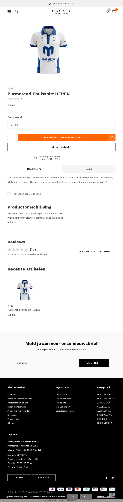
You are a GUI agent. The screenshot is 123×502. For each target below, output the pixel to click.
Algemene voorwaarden (19, 411)
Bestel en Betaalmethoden (20, 398)
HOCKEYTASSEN (104, 423)
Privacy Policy (14, 419)
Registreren (61, 394)
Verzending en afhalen (18, 403)
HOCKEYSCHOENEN (106, 398)
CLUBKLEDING (103, 407)
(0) (21, 99)
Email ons (44, 477)
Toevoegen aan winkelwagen (63, 137)
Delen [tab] (89, 168)
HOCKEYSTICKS (104, 394)
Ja (73, 497)
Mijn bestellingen (63, 398)
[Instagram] (113, 478)
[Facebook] (106, 478)
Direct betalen (61, 146)
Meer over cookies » (106, 497)
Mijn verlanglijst (63, 407)
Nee (86, 497)
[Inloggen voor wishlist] (112, 137)
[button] (10, 11)
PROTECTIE (102, 419)
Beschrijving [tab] (34, 168)
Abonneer (93, 362)
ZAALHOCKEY (103, 403)
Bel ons (19, 477)
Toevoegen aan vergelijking (26, 193)
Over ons (12, 394)
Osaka (11, 87)
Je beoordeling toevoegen (94, 251)
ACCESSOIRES (104, 411)
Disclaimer (12, 415)
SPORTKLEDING (104, 415)
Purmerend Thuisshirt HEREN (24, 310)
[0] (114, 11)
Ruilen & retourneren (17, 407)
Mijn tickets (61, 403)
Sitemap (11, 423)
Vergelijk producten (65, 411)
